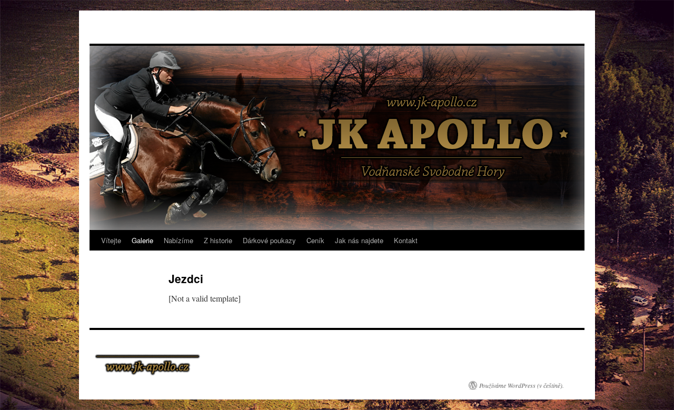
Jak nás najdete (359, 240)
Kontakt (406, 240)
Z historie (218, 240)
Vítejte (111, 240)
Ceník (315, 240)
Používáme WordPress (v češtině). (521, 385)
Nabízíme (178, 240)
